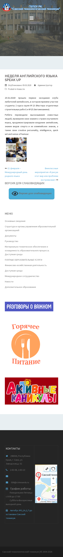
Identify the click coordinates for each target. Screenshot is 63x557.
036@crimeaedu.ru (19, 482)
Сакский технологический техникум (20, 551)
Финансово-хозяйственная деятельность (26, 265)
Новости (21, 89)
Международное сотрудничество (22, 276)
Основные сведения (15, 221)
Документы (10, 235)
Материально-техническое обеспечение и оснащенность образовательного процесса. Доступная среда (27, 250)
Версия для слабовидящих (35, 193)
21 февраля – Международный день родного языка (16, 172)
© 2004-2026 (46, 551)
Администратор (45, 85)
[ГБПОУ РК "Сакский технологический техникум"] (31, 8)
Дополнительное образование (20, 287)
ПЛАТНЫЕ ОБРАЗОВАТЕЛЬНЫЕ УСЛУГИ (23, 259)
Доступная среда (13, 270)
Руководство (11, 241)
